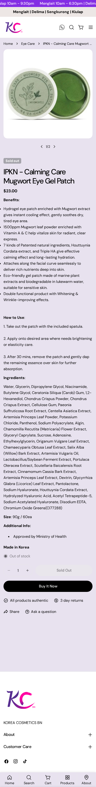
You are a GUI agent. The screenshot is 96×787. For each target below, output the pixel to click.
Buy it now (48, 586)
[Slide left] (41, 146)
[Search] (71, 27)
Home (8, 44)
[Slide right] (54, 146)
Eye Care (28, 44)
